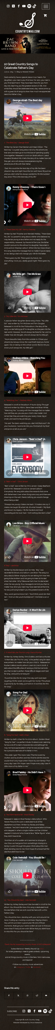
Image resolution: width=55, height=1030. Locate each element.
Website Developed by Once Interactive (27, 1023)
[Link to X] (13, 6)
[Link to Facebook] (19, 6)
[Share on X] (18, 995)
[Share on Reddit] (37, 995)
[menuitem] (46, 6)
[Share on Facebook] (9, 995)
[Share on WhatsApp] (27, 995)
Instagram (21, 967)
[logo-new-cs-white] (27, 21)
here (42, 949)
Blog (18, 72)
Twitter (28, 967)
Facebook (36, 967)
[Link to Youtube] (24, 6)
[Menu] (46, 6)
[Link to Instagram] (8, 6)
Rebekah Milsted (28, 72)
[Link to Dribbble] (34, 6)
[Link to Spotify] (29, 6)
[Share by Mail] (46, 995)
